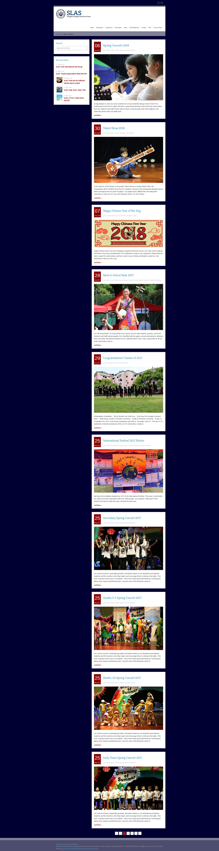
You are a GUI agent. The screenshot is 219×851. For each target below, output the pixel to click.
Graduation (109, 363)
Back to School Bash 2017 (118, 275)
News (112, 50)
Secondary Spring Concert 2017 (122, 518)
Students (70, 34)
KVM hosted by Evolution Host (89, 848)
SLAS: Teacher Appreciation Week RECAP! (71, 74)
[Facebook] (161, 3)
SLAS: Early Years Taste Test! (75, 90)
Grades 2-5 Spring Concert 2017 (122, 598)
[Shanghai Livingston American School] (73, 18)
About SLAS (59, 844)
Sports (141, 280)
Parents (130, 280)
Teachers (152, 280)
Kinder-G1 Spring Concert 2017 (122, 678)
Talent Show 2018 (114, 128)
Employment (74, 844)
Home (65, 34)
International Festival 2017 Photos (123, 440)
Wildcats (158, 280)
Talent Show (130, 133)
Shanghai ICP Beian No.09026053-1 (69, 848)
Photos (117, 50)
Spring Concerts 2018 (116, 45)
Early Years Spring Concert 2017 (122, 757)
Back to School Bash (112, 280)
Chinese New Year (111, 216)
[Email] (158, 3)
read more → (98, 115)
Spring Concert (124, 50)
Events (108, 50)
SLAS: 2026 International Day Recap (69, 67)
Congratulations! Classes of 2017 (122, 358)
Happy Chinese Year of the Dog (122, 211)
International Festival (117, 445)
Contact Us (67, 844)
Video (135, 216)
